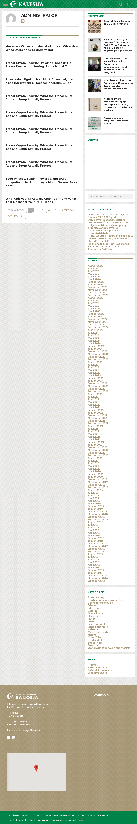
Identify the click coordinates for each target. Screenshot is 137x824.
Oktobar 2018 (96, 516)
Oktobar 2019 (96, 484)
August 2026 (95, 265)
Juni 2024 (93, 335)
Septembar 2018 (98, 519)
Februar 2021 (96, 441)
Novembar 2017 (98, 546)
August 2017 (95, 554)
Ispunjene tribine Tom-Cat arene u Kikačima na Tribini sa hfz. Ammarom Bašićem (109, 246)
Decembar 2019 (97, 479)
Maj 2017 (93, 562)
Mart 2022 (94, 407)
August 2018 (95, 522)
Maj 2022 (93, 401)
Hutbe (92, 618)
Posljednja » (16, 216)
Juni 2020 (93, 463)
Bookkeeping (96, 597)
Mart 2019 (94, 503)
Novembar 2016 (98, 578)
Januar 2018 (95, 540)
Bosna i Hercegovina (100, 602)
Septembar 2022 (98, 391)
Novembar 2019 (98, 481)
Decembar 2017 (97, 543)
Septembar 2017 (98, 551)
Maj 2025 (93, 305)
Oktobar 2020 (96, 452)
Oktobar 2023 (96, 356)
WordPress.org (97, 672)
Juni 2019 (93, 495)
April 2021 (94, 436)
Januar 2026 (95, 284)
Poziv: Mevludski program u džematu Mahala (105, 232)
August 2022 (95, 393)
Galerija (92, 610)
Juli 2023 (93, 364)
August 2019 (95, 489)
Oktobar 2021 (96, 420)
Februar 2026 (96, 281)
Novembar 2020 (98, 449)
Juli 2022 (93, 396)
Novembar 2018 (98, 514)
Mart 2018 (94, 535)
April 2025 (94, 308)
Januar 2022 (95, 412)
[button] (36, 768)
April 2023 (94, 372)
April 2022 (94, 404)
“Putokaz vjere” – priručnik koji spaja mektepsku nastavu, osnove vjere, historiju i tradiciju (110, 238)
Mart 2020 (94, 471)
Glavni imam (95, 613)
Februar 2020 (96, 473)
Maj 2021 (93, 433)
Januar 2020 (95, 476)
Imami (91, 621)
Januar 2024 (95, 348)
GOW (80, 820)
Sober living (95, 642)
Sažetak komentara (100, 670)
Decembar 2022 (97, 383)
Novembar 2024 (98, 321)
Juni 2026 (93, 271)
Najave (92, 634)
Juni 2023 (93, 367)
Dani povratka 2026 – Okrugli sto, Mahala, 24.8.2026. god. (108, 216)
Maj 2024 (93, 337)
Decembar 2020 (97, 447)
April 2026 (94, 276)
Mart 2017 (94, 567)
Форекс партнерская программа (109, 647)
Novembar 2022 (98, 385)
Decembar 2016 (97, 575)
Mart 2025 (94, 311)
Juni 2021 (93, 431)
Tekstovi (93, 645)
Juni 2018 (93, 527)
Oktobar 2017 (96, 548)
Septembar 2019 (98, 487)
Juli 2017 (93, 556)
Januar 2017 (95, 572)
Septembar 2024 (98, 327)
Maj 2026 (93, 273)
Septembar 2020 (98, 455)
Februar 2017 (96, 570)
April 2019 (94, 500)
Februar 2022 (96, 409)
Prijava (92, 664)
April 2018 (94, 532)
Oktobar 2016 (96, 580)
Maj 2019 (93, 498)
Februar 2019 (96, 506)
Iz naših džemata (98, 626)
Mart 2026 (94, 279)
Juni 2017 (93, 559)
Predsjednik (95, 639)
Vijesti (26, 815)
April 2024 (94, 340)
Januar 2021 (95, 444)
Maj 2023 (93, 369)
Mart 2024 (94, 343)
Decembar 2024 (97, 319)
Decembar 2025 (97, 287)
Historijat (94, 615)
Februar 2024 (96, 345)
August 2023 (95, 361)
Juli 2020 (93, 460)
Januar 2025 (95, 316)
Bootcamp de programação (105, 599)
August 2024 (95, 329)
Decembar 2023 (97, 351)
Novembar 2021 (98, 417)
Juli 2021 (93, 428)
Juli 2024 (93, 332)
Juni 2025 (93, 303)
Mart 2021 (94, 439)
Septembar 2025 (98, 295)
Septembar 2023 (98, 359)
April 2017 (94, 564)
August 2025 (95, 297)
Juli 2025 (93, 300)
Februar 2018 (96, 538)
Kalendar (93, 629)
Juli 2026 (93, 268)
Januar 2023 (95, 380)
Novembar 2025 (98, 289)
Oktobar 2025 (96, 292)
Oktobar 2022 (96, 388)
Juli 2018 (93, 524)
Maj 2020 (93, 465)
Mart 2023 (94, 375)
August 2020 (95, 457)
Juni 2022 (93, 399)
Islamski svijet (96, 623)
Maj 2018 (93, 530)
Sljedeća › (67, 210)
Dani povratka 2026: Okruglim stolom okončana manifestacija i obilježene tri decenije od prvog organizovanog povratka (108, 223)
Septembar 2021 (98, 423)
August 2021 (95, 425)
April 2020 (94, 468)
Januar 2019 (95, 508)
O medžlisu (95, 637)
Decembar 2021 (97, 415)
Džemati (93, 605)
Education (94, 607)
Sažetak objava (97, 667)
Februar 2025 (96, 313)
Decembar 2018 (97, 511)
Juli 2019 (93, 492)
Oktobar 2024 (96, 324)
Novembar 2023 (98, 353)
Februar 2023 (96, 377)
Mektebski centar (99, 631)
